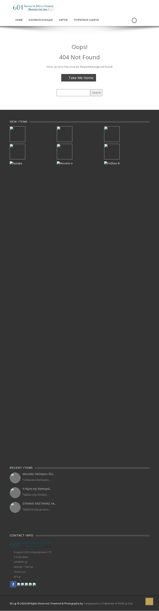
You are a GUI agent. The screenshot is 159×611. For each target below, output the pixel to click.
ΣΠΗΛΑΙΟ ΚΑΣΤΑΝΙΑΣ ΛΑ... (39, 503)
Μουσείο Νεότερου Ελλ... (38, 474)
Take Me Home (80, 77)
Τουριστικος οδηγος (86, 20)
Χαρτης (63, 20)
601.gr (17, 576)
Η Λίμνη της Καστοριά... (36, 489)
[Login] (134, 17)
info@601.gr (21, 562)
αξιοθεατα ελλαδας (41, 20)
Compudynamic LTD (94, 603)
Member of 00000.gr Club (119, 603)
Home (19, 20)
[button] (149, 601)
